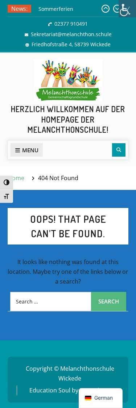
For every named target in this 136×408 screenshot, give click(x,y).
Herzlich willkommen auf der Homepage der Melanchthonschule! (68, 119)
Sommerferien (55, 8)
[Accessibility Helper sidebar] (127, 8)
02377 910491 (71, 23)
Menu (30, 150)
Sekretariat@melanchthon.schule (71, 34)
